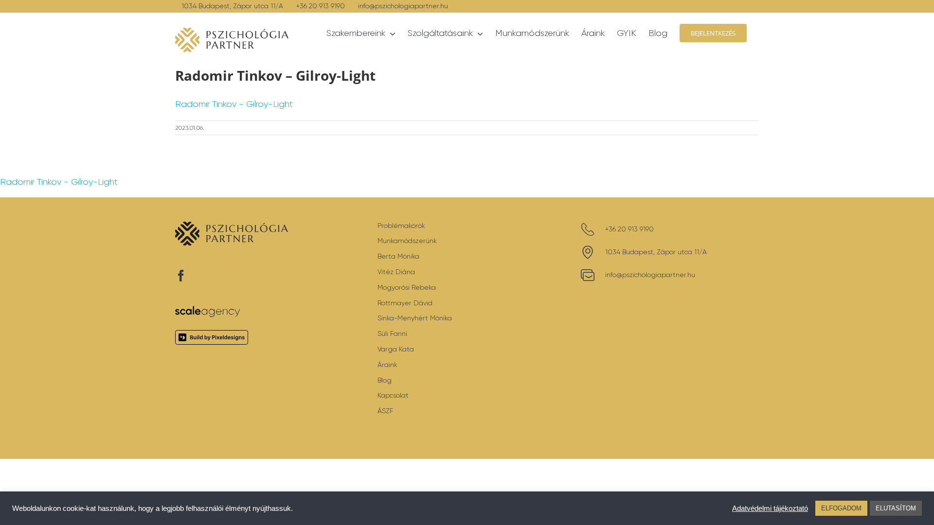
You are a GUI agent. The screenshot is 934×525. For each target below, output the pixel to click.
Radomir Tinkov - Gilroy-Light (233, 104)
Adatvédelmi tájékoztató (770, 508)
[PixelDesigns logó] (211, 334)
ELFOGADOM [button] (841, 508)
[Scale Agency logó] (207, 310)
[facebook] (181, 275)
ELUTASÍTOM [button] (896, 508)
